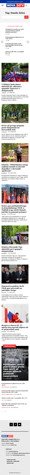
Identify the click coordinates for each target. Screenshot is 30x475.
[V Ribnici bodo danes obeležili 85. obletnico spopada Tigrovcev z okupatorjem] (15, 72)
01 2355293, (15, 453)
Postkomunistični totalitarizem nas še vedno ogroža (14, 37)
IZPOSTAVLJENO (5, 387)
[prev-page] (2, 42)
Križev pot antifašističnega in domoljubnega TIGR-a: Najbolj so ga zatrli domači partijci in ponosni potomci (14, 209)
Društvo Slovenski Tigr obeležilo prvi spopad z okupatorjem (12, 249)
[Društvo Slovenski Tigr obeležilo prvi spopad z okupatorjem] (15, 234)
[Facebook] (11, 424)
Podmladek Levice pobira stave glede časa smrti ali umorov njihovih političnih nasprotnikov (14, 30)
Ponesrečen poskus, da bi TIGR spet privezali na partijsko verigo (13, 288)
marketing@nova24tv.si (19, 455)
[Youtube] (19, 424)
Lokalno (4, 92)
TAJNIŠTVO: (9, 453)
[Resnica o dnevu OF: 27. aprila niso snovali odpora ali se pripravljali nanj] (15, 313)
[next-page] (27, 42)
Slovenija (4, 131)
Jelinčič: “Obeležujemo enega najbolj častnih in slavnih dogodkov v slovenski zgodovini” (15, 167)
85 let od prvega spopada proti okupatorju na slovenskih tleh (13, 127)
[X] (15, 424)
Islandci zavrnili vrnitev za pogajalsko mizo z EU (14, 52)
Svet (3, 400)
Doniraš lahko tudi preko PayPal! (15, 1)
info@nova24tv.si (13, 451)
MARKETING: (9, 455)
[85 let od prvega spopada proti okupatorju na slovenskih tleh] (15, 113)
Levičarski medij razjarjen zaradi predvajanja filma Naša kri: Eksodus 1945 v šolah (14, 45)
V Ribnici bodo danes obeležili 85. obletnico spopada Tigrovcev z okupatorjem (12, 87)
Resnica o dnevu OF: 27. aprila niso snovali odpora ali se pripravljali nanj (15, 327)
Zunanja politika (6, 407)
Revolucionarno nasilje (8, 394)
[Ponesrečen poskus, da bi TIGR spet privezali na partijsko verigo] (15, 274)
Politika (4, 214)
